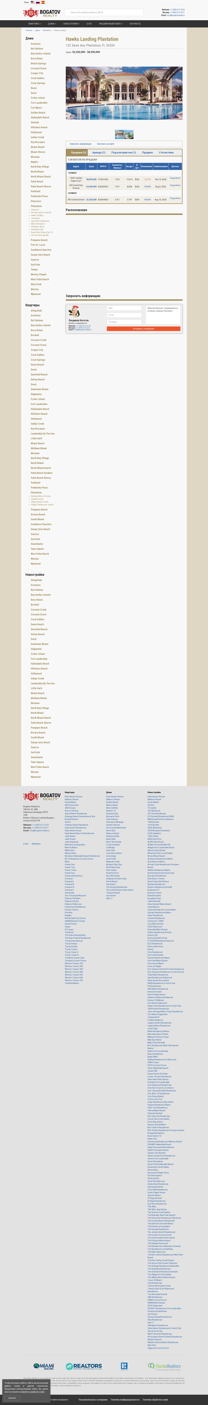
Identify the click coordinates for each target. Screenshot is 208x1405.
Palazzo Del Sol (72, 901)
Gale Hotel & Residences (75, 828)
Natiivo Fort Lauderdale (158, 1051)
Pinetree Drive (112, 873)
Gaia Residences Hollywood (160, 977)
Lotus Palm (111, 859)
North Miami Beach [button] (40, 176)
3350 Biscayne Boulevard (159, 830)
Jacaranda (35, 218)
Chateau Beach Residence (76, 825)
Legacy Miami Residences (159, 1026)
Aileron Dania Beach (157, 850)
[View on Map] (116, 45)
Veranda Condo (37, 499)
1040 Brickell (153, 822)
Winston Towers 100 (74, 963)
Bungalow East (154, 898)
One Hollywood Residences (160, 1085)
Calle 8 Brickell (154, 901)
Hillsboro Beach (72, 799)
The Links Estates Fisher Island (119, 890)
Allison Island (112, 805)
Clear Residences (155, 915)
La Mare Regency (155, 1020)
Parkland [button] (35, 191)
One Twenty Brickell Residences (162, 1091)
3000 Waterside (155, 828)
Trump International (73, 941)
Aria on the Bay (71, 811)
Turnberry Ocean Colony (75, 960)
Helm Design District (156, 994)
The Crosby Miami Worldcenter (161, 1221)
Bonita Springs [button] (38, 63)
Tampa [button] (34, 269)
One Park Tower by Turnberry (161, 1088)
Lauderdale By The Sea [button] (42, 433)
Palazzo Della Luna (73, 904)
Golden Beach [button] (37, 112)
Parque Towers (71, 910)
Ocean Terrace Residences (159, 1076)
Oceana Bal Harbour (74, 876)
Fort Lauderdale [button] (38, 102)
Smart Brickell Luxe (156, 1181)
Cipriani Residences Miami (159, 912)
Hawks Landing (37, 215)
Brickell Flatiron (71, 819)
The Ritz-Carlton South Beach (161, 1260)
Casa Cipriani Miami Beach (159, 904)
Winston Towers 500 (74, 975)
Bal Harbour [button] (36, 48)
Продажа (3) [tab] (78, 152)
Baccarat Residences (157, 876)
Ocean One (70, 864)
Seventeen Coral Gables (158, 1167)
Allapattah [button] (36, 310)
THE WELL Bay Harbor (157, 1209)
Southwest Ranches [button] (41, 249)
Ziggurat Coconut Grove (158, 1348)
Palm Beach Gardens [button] (41, 472)
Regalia (68, 915)
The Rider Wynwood (156, 1252)
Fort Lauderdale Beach (116, 828)
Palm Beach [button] (36, 181)
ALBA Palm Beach (156, 842)
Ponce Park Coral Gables (158, 1119)
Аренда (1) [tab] (98, 152)
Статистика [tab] (166, 152)
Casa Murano (153, 907)
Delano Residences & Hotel (159, 932)
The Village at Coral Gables (159, 1274)
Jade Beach (70, 836)
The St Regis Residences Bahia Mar (163, 1266)
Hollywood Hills (112, 836)
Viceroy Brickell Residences (160, 1317)
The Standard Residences (159, 1269)
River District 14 (154, 1136)
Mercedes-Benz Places (158, 1034)
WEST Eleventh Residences (160, 1334)
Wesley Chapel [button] (38, 274)
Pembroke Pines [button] (39, 196)
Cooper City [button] (36, 73)
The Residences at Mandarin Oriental (164, 1246)
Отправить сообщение (143, 329)
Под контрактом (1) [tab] (123, 152)
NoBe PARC (153, 1057)
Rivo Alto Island (113, 876)
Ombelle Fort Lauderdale (159, 1082)
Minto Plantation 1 (38, 224)
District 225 (153, 935)
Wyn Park (152, 1345)
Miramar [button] (35, 156)
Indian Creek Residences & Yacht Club (164, 1006)
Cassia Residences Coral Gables (162, 910)
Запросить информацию (80, 144)
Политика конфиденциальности (125, 1399)
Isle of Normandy (113, 842)
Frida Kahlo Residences (158, 975)
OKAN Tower (153, 1062)
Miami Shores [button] (37, 151)
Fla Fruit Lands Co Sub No (41, 212)
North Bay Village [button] (39, 166)
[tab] (43, 44)
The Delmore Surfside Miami (160, 1223)
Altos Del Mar (112, 808)
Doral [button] (33, 92)
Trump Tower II (71, 952)
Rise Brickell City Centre (75, 918)
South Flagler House (156, 1192)
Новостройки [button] (70, 24)
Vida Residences (155, 1320)
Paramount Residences (75, 907)
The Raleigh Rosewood (158, 1243)
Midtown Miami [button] (38, 448)
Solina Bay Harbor (155, 1187)
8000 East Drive (154, 839)
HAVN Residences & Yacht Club (161, 983)
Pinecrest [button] (35, 201)
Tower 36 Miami (155, 1280)
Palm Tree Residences (158, 1108)
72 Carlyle (152, 808)
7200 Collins (153, 836)
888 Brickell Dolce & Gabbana (160, 819)
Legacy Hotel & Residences (159, 1023)
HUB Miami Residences (158, 989)
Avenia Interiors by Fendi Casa (161, 873)
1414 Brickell (153, 825)
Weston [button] (34, 289)
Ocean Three (70, 870)
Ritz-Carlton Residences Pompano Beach (166, 1130)
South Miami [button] (37, 519)
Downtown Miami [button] (39, 389)
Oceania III (69, 884)
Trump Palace (71, 944)
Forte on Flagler (154, 966)
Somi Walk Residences (158, 1190)
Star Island (111, 884)
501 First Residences (157, 813)
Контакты (36, 843)
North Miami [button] (37, 171)
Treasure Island (113, 893)
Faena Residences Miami (159, 958)
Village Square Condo (39, 502)
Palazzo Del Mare (73, 898)
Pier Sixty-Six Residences (159, 1116)
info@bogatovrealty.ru (176, 15)
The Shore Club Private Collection (162, 1263)
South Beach (112, 881)
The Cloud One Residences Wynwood (164, 1218)
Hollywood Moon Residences (160, 997)
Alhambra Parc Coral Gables (160, 853)
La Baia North (153, 1017)
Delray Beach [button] (37, 379)
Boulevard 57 (153, 890)
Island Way (111, 839)
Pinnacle (68, 912)
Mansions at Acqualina (75, 845)
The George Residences (116, 887)
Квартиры (70, 792)
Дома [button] (51, 24)
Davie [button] (33, 88)
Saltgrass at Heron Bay (116, 878)
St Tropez (69, 929)
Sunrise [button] (34, 259)
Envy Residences (155, 952)
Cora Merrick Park (155, 924)
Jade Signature (72, 842)
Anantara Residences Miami (160, 859)
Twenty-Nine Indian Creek (159, 1286)
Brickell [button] (34, 335)
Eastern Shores (113, 825)
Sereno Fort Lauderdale (158, 1158)
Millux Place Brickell (156, 1042)
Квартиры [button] (33, 24)
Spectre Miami (154, 1195)
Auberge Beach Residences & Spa (80, 816)
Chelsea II (35, 210)
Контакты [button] (135, 24)
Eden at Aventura (155, 946)
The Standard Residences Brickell (162, 1272)
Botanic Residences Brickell (160, 887)
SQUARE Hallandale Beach (159, 1144)
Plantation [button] (36, 206)
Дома (109, 792)
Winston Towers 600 (74, 977)
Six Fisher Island (155, 1175)
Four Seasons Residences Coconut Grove (166, 972)
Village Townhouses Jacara (42, 504)
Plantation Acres (38, 227)
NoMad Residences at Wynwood (162, 1059)
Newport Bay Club (114, 864)
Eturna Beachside (155, 955)
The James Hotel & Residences (161, 1232)
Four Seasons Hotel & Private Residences (166, 969)
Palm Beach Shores (73, 796)
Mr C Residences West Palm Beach (163, 1045)
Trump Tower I (71, 949)
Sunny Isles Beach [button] (40, 254)
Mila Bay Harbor (155, 1040)
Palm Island (111, 870)
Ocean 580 (152, 1071)
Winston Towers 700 (74, 980)
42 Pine (151, 805)
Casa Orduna (112, 819)
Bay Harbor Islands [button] (40, 53)
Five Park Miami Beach (158, 960)
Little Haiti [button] (36, 438)
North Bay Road (113, 867)
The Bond (69, 932)
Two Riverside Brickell (157, 1294)
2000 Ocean (70, 808)
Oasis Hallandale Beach (158, 1068)
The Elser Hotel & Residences (78, 938)
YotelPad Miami (72, 983)
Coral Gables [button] (37, 78)
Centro (68, 822)
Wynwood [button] (35, 294)
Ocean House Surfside (158, 1074)
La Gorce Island (113, 845)
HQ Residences (154, 986)
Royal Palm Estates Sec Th (42, 232)
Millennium (70, 850)
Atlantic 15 (111, 811)
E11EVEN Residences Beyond (161, 941)
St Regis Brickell (155, 1198)
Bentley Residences (156, 884)
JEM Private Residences (158, 1009)
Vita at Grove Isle (155, 1331)
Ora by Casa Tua (155, 1099)
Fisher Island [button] (37, 97)
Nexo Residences (155, 1054)
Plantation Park (37, 229)
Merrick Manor (71, 847)
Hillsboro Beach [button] (39, 127)
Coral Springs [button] (37, 83)
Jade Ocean (70, 839)
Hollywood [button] (36, 132)
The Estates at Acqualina (159, 1226)
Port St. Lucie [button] (37, 244)
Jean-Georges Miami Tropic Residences (165, 1011)
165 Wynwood (154, 811)
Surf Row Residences (157, 1204)
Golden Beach (112, 802)
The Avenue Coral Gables (159, 1212)
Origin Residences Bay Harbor (161, 1102)
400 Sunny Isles (72, 805)
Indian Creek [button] (37, 137)
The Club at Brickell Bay (75, 935)
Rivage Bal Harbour (156, 1133)
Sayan (67, 927)
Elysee (150, 949)
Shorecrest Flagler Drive (158, 1173)
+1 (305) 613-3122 (177, 9)
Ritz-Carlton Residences (158, 1127)
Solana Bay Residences (158, 1184)
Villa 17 (109, 898)
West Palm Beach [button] (39, 279)
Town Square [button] (37, 548)
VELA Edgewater (155, 1305)
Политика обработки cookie (155, 1399)
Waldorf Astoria (155, 1339)
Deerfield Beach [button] (39, 374)
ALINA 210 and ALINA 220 (159, 845)
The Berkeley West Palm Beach (161, 1215)
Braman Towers (155, 893)
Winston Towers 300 (74, 969)
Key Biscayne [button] (37, 142)
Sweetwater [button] (36, 543)
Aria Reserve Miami (156, 862)
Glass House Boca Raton (158, 980)
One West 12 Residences (159, 1093)
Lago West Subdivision (40, 221)
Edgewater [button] (36, 394)
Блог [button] (89, 24)
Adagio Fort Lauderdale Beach (161, 847)
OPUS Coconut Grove (157, 1065)
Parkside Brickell (155, 1113)
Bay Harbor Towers (156, 878)
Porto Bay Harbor (155, 1122)
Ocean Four (70, 873)
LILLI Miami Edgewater (158, 1014)
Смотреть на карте (105, 144)
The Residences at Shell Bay (160, 1249)
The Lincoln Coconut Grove (159, 1235)
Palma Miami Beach (156, 1110)
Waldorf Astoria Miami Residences (163, 1342)
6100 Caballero (154, 833)
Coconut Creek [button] (38, 339)
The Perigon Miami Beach (159, 1240)
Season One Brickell (156, 1153)
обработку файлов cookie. (33, 1392)
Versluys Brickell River (157, 1311)
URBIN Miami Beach (156, 1303)
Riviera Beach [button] (37, 514)
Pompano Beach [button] (39, 240)
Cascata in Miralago (115, 822)
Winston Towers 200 (74, 966)
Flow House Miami (156, 963)
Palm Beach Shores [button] (40, 186)
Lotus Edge (111, 856)
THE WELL (152, 1206)
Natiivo (151, 1048)
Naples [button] (34, 161)
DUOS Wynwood (155, 927)
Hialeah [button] (34, 122)
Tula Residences (155, 1283)
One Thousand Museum (75, 895)
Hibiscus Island (112, 833)
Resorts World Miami (157, 1124)
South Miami (70, 802)
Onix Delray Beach (156, 1096)
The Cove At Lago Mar (40, 235)
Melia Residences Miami (158, 1031)
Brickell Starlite (154, 895)
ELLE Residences (155, 944)
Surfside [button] (35, 264)
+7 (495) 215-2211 (177, 12)
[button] (180, 59)
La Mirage (110, 847)
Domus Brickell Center (157, 938)
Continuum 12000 (156, 921)
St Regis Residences (157, 1201)
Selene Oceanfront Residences (161, 1156)
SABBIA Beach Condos (75, 921)
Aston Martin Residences (76, 813)
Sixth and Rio (153, 1178)
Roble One (152, 1139)
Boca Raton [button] (36, 58)
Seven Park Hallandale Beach (161, 1164)
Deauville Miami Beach (158, 929)
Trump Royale (71, 946)
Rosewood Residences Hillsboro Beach (165, 1141)
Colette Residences (156, 918)
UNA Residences (155, 1297)
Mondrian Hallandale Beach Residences (82, 856)
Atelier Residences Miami (159, 870)
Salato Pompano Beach (158, 1150)
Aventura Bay (112, 813)
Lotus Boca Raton (114, 853)
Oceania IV (69, 887)
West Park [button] (35, 284)
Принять (12, 1398)
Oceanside (69, 893)
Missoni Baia (70, 853)
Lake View (110, 850)
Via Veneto (111, 895)
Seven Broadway (155, 1161)
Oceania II (69, 881)
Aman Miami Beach (156, 856)
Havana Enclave (155, 992)
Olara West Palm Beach (158, 1079)
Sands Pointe (71, 924)
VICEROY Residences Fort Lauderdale (164, 1308)
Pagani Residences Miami (159, 1105)
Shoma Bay (153, 1170)
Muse (67, 862)
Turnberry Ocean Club (74, 958)
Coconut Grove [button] (38, 68)
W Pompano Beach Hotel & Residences (165, 1337)
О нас (25, 843)
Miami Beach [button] (37, 146)
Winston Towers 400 (74, 972)
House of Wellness (156, 1000)
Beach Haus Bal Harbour (158, 881)
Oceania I (69, 878)
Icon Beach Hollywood (157, 1003)
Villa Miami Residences (158, 1325)
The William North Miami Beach (161, 1277)
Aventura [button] (35, 43)
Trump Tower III (72, 955)
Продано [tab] (147, 152)
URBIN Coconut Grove (157, 1300)
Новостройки (154, 792)
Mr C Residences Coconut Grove (79, 859)
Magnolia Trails (113, 862)
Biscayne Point (112, 816)
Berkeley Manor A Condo (41, 496)
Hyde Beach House (73, 830)
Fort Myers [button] (36, 107)
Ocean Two (70, 867)
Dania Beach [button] (37, 364)
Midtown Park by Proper (158, 1037)
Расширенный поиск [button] (110, 24)
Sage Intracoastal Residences (161, 1147)
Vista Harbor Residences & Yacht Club (164, 1328)
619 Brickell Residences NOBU (161, 816)
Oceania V (69, 890)
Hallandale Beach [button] (39, 117)
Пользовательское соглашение (93, 1399)
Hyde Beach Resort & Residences (79, 833)
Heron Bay (110, 830)
